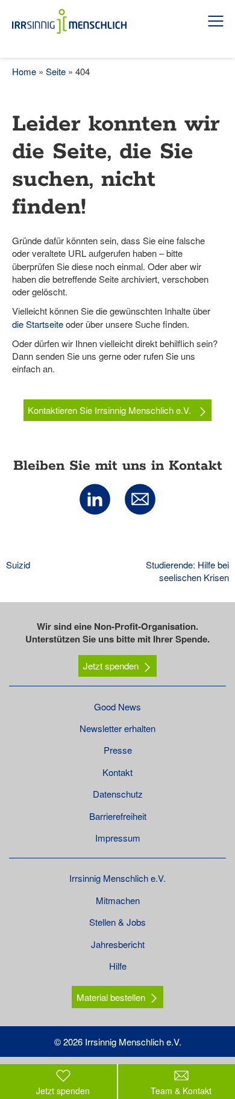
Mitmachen (118, 900)
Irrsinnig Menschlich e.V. (117, 878)
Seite (56, 71)
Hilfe (118, 965)
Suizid (18, 564)
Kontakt (117, 772)
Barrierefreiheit (117, 816)
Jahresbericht (118, 944)
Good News (117, 706)
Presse (118, 749)
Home (24, 71)
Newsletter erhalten (117, 728)
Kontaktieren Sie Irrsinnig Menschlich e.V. (110, 410)
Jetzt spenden (111, 665)
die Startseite (37, 324)
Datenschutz (118, 793)
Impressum (117, 837)
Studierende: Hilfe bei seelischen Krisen (187, 570)
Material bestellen (111, 997)
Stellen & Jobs (117, 922)
